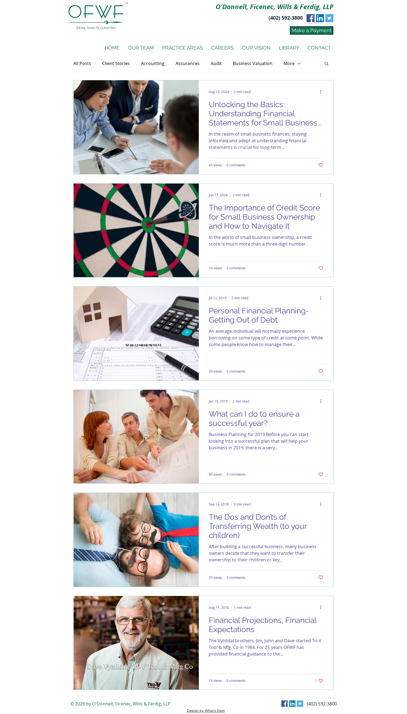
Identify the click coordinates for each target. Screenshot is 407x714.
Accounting (152, 63)
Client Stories (116, 63)
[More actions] (322, 91)
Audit (216, 63)
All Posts (82, 63)
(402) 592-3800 (286, 17)
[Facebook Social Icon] (310, 18)
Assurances (188, 63)
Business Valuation (252, 63)
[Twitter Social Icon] (329, 18)
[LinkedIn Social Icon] (320, 18)
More (289, 63)
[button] (326, 64)
